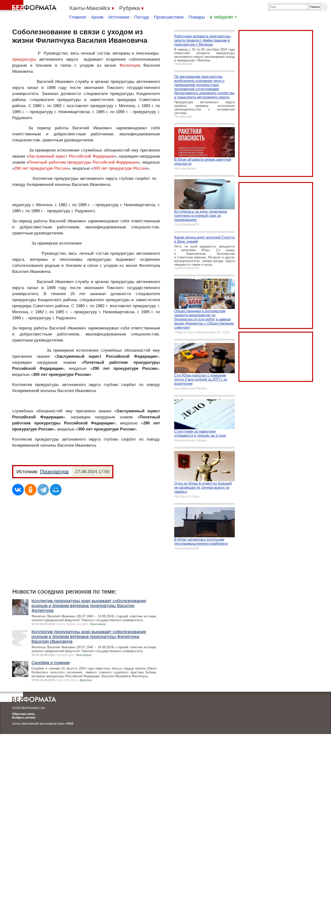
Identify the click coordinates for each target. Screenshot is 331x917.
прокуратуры (24, 59)
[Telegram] (43, 489)
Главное (77, 17)
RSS (70, 723)
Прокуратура (54, 471)
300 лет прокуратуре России (120, 168)
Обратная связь (23, 714)
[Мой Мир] (56, 489)
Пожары (197, 17)
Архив (97, 17)
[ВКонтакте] (18, 489)
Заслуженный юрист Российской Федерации (71, 156)
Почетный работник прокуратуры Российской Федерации (83, 162)
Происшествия (169, 17)
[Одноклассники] (30, 489)
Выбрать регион (23, 717)
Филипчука (129, 65)
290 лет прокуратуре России (41, 168)
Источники (118, 17)
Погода (141, 17)
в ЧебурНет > (223, 17)
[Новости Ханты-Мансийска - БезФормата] (29, 6)
